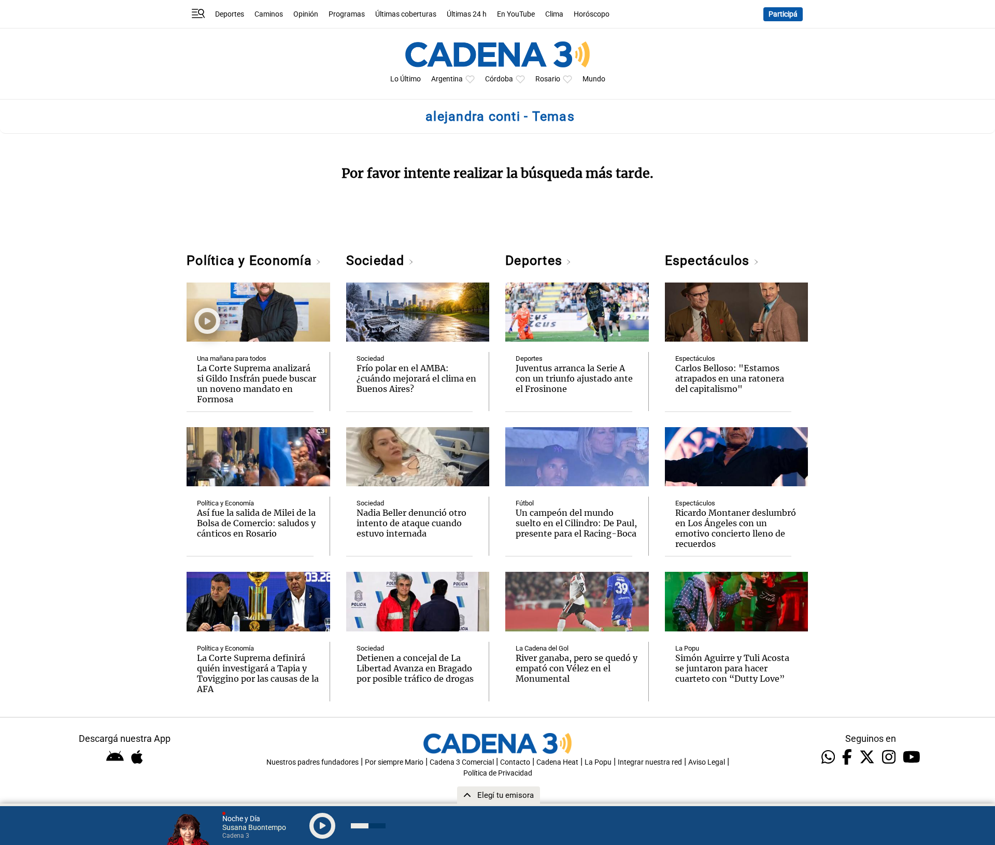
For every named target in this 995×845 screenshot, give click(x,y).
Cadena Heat (557, 762)
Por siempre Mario (394, 762)
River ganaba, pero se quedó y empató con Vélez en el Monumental (576, 668)
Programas (347, 14)
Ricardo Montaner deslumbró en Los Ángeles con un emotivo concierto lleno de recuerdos (735, 528)
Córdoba (499, 79)
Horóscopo (591, 14)
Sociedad (377, 260)
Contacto (515, 762)
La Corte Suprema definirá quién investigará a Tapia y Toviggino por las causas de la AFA (258, 673)
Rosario (547, 79)
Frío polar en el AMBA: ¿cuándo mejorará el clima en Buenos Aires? (416, 378)
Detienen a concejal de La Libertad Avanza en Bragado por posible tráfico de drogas (415, 668)
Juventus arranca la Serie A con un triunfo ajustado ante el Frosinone (574, 378)
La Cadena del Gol (542, 648)
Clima (554, 14)
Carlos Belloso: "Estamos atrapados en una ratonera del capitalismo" (729, 378)
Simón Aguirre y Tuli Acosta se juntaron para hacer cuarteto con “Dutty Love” (732, 668)
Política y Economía (251, 260)
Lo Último (405, 79)
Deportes (229, 14)
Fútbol (525, 503)
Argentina (447, 79)
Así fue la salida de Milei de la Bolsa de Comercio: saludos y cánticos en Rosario (256, 523)
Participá (783, 14)
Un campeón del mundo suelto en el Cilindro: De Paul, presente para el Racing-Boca (576, 523)
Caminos (268, 14)
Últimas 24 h (467, 14)
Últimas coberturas (405, 14)
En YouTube (516, 14)
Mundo (593, 79)
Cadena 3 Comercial (462, 762)
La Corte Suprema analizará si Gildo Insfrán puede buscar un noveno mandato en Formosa (256, 383)
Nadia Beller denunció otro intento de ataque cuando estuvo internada (411, 523)
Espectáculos (709, 260)
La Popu (687, 648)
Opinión (305, 14)
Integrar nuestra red (650, 762)
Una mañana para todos (231, 358)
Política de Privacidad (497, 773)
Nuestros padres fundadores (312, 762)
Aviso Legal (706, 762)
